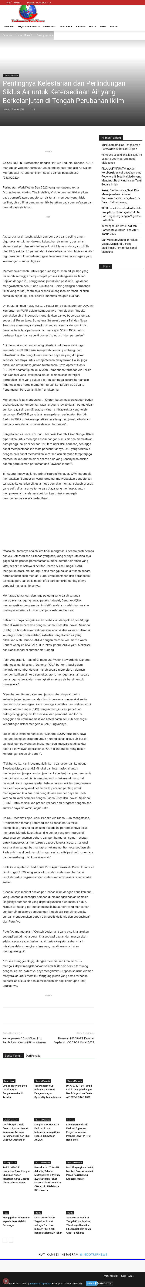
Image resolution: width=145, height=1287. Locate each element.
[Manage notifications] (6, 1281)
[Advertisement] (48, 224)
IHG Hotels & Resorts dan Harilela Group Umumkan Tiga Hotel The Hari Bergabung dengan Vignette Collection (121, 214)
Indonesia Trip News (40, 1283)
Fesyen (70, 1119)
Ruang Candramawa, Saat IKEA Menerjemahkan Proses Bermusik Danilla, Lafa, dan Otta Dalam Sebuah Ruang (121, 196)
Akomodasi (49, 26)
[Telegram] (57, 138)
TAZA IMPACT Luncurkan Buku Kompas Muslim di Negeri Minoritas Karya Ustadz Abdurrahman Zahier (16, 1175)
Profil (103, 26)
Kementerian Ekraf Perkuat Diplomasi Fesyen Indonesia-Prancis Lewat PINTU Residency (78, 1132)
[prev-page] (5, 1240)
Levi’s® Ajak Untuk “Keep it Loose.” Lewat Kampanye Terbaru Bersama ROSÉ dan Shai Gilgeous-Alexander (16, 1132)
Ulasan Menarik (24, 35)
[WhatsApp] (40, 138)
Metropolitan (10, 1162)
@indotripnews (93, 1254)
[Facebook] (127, 2)
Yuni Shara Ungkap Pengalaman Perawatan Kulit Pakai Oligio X (121, 146)
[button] (137, 26)
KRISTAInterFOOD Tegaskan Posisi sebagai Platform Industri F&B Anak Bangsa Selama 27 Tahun (48, 1225)
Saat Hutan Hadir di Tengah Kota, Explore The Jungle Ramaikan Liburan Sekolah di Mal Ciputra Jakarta (78, 1225)
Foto (6, 1212)
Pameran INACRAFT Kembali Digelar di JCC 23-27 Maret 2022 (74, 1040)
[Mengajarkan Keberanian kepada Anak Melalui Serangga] (16, 1204)
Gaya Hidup (66, 26)
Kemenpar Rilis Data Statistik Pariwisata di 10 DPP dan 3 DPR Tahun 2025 (120, 229)
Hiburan (81, 26)
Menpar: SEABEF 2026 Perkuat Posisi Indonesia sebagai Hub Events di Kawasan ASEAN (47, 1132)
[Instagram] (133, 2)
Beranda (9, 26)
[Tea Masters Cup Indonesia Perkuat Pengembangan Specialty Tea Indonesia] (48, 1073)
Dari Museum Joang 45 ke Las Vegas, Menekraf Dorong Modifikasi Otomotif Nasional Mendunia (120, 245)
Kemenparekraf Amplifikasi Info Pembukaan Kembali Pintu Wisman (24, 1040)
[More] (66, 138)
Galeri (114, 26)
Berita (92, 26)
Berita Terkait (13, 1055)
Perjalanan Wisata (29, 26)
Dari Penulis (33, 1055)
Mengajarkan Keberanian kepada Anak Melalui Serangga (16, 1221)
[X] (139, 2)
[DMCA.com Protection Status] (99, 1283)
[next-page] (11, 1240)
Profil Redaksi (110, 1275)
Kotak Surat (127, 1275)
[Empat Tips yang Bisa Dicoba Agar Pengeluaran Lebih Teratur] (16, 1073)
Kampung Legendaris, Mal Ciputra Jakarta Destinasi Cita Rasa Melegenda (122, 158)
